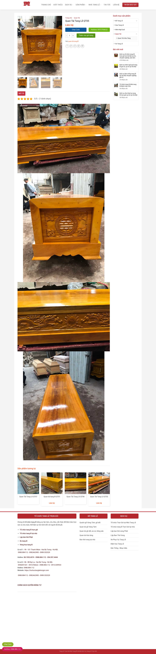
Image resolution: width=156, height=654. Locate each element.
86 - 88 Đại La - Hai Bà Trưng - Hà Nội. (38, 562)
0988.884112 (23, 552)
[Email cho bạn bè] (75, 46)
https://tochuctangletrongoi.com (37, 570)
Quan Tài (118, 34)
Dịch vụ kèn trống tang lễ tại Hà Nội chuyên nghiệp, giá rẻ (128, 75)
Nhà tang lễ (94, 5)
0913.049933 (56, 565)
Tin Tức (107, 5)
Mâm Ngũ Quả (120, 29)
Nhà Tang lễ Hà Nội (75, 651)
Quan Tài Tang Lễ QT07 (28, 497)
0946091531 (22, 565)
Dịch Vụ (68, 5)
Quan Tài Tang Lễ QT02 (99, 497)
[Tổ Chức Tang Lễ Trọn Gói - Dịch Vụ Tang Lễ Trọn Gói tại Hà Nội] (27, 5)
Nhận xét (123, 60)
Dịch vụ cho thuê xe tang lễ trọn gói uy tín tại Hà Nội (128, 94)
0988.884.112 (41, 557)
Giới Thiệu (58, 5)
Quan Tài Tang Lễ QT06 (75, 497)
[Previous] (21, 46)
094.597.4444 (52, 557)
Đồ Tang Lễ (119, 21)
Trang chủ (68, 18)
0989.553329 (45, 552)
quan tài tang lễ (73, 41)
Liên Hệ (116, 5)
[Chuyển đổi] (136, 21)
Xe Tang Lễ (119, 44)
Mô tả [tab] (21, 93)
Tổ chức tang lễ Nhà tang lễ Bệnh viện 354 (127, 85)
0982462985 (34, 552)
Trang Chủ (46, 5)
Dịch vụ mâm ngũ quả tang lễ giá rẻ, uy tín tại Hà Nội (128, 65)
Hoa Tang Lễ (119, 25)
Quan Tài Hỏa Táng (124, 38)
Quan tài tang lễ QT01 (52, 497)
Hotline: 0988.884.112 (12, 649)
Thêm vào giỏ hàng (86, 35)
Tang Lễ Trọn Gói (64, 651)
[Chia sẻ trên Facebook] (67, 46)
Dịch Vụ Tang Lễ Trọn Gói (89, 651)
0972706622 (34, 565)
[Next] (58, 46)
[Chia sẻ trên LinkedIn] (82, 46)
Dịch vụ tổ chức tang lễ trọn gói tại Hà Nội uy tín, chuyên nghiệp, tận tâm (127, 56)
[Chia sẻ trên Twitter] (71, 46)
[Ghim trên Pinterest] (78, 46)
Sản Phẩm (80, 5)
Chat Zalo (7, 644)
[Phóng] (20, 73)
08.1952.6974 (29, 557)
